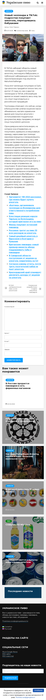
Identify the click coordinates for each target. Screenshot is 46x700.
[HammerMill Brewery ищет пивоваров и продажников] (23, 427)
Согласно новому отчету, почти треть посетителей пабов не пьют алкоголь (25, 266)
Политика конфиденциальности (15, 621)
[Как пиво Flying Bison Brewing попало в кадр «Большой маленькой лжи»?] (23, 462)
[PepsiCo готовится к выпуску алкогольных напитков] (23, 568)
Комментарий (9, 306)
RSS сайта (6, 654)
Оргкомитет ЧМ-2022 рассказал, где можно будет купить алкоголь (25, 199)
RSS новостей (8, 656)
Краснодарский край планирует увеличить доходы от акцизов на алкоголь (25, 275)
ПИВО (8, 521)
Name (6, 333)
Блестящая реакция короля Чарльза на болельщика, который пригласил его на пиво (25, 219)
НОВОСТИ (9, 11)
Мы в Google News (9, 652)
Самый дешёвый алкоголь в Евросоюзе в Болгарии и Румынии (23, 239)
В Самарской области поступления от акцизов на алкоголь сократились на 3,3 (23, 258)
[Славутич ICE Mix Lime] (23, 533)
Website (6, 349)
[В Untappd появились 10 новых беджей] (23, 497)
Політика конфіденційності (25, 697)
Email (6, 341)
